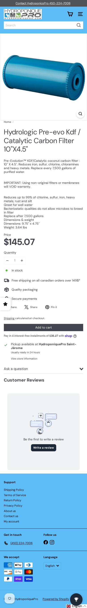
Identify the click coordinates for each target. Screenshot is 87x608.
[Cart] (70, 14)
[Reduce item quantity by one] (7, 260)
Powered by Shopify (56, 599)
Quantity (10, 253)
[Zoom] (80, 114)
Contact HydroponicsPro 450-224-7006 (43, 3)
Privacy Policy (13, 505)
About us (10, 511)
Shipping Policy (14, 490)
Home (7, 121)
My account (11, 521)
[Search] (78, 25)
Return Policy (12, 500)
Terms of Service (15, 495)
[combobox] (43, 25)
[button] (76, 606)
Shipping (9, 318)
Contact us (11, 516)
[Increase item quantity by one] (22, 260)
